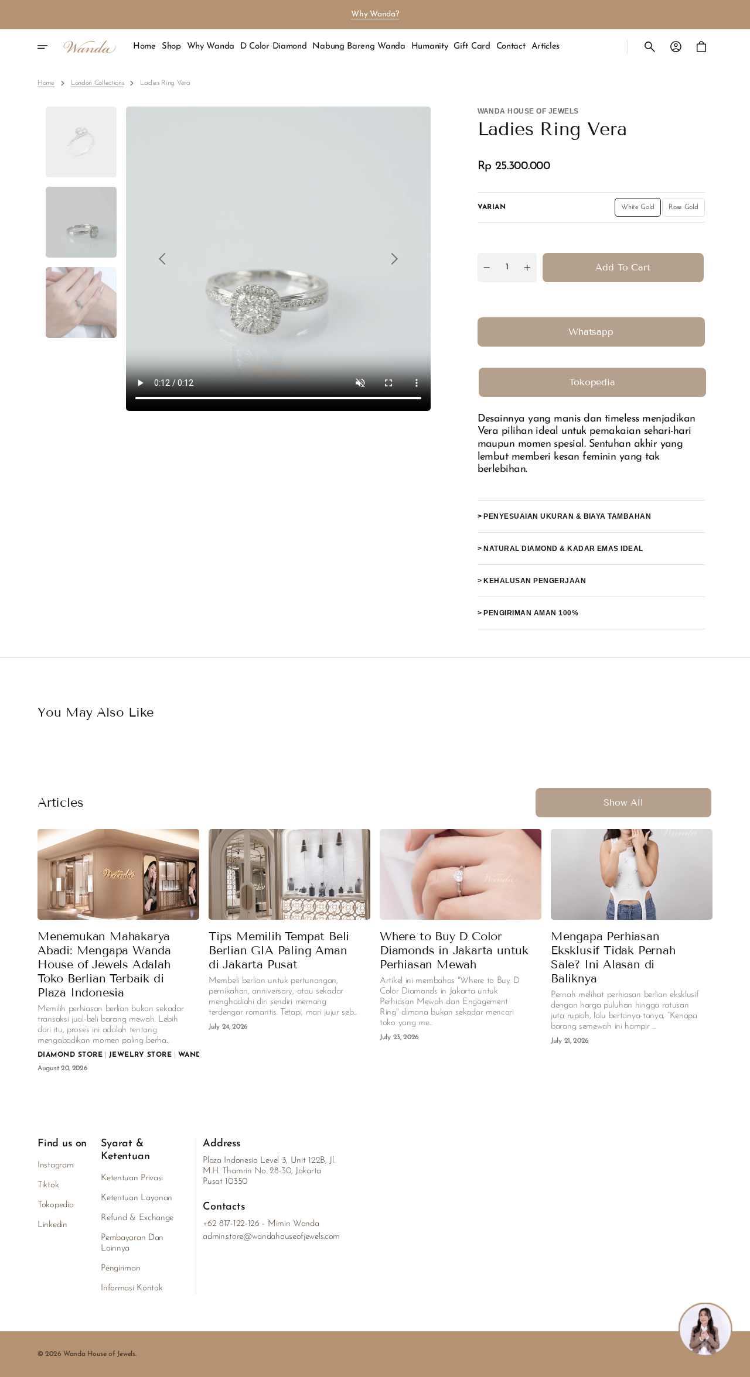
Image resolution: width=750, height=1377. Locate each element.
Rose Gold (686, 210)
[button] (650, 47)
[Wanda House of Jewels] (89, 46)
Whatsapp (590, 331)
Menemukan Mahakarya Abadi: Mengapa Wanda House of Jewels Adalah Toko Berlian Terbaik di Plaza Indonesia (104, 964)
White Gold (641, 210)
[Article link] (118, 874)
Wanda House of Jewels (99, 1354)
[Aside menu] (50, 47)
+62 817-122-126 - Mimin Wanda (261, 1224)
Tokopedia (592, 382)
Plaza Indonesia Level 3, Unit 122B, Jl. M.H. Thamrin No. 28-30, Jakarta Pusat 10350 (269, 1171)
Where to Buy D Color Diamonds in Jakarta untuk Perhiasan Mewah (454, 950)
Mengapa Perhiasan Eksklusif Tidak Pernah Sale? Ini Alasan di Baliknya (613, 957)
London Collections (97, 83)
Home (46, 83)
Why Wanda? (374, 14)
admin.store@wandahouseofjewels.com (271, 1236)
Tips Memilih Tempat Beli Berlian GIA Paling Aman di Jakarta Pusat (279, 950)
